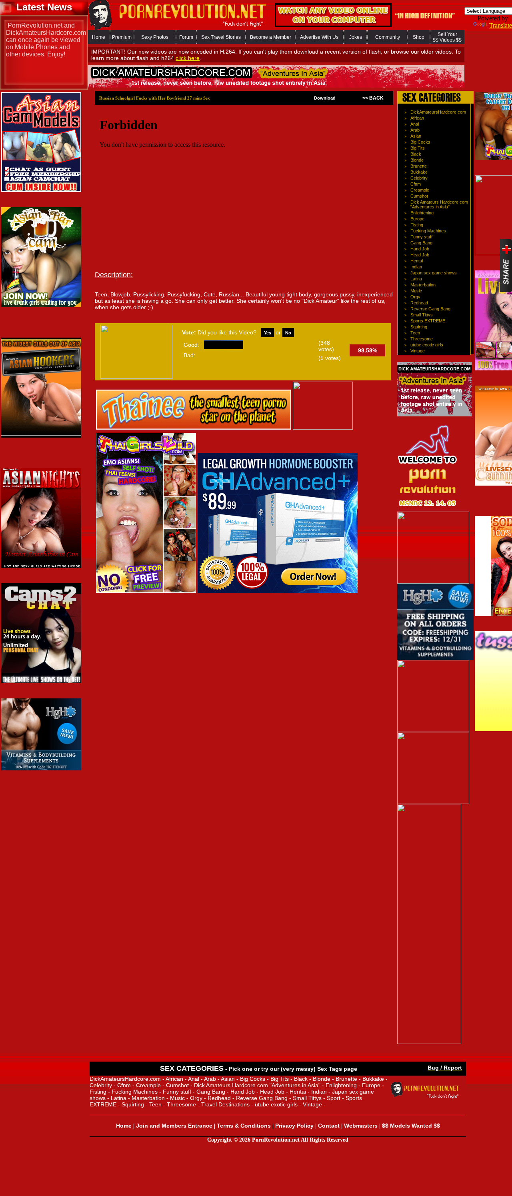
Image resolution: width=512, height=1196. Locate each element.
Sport (333, 1098)
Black (415, 154)
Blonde (417, 160)
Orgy (415, 296)
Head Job (419, 254)
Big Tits (417, 148)
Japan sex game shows (433, 272)
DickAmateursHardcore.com (438, 112)
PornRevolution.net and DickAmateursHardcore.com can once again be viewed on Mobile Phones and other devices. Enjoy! (46, 40)
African (417, 118)
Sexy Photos (154, 37)
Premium (122, 37)
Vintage (417, 350)
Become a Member (270, 37)
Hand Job (419, 248)
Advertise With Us (319, 37)
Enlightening (422, 212)
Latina (416, 278)
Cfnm (415, 184)
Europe (417, 218)
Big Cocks (420, 142)
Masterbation (423, 284)
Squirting (418, 326)
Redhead (419, 302)
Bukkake (419, 172)
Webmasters (361, 1125)
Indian (416, 266)
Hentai (416, 260)
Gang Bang (421, 242)
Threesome (421, 338)
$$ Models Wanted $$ (411, 1125)
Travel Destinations (225, 1104)
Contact (329, 1125)
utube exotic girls (426, 344)
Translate (500, 25)
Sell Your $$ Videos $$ (447, 37)
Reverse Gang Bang (430, 308)
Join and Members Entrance (174, 1125)
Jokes (355, 37)
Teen (415, 332)
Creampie (419, 190)
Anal (414, 124)
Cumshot (419, 196)
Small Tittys (421, 314)
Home (98, 37)
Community (387, 37)
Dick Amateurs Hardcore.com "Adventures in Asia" (439, 204)
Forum (186, 37)
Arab (415, 130)
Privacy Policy (294, 1125)
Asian (415, 136)
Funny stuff (421, 236)
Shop (418, 37)
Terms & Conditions (244, 1125)
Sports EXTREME (427, 320)
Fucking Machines (428, 230)
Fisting (416, 224)
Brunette (418, 166)
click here (188, 58)
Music (416, 290)
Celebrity (419, 178)
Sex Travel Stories (221, 37)
